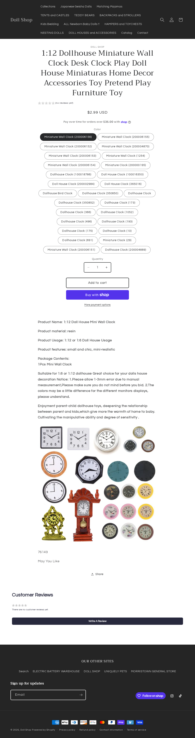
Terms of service (136, 730)
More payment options (97, 304)
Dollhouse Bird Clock (58, 193)
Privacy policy (67, 730)
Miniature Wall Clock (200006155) (125, 136)
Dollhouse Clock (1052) (117, 212)
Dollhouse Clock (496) (76, 221)
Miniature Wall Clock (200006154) (72, 165)
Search (24, 671)
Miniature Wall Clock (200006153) (72, 155)
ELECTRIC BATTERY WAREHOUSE (56, 671)
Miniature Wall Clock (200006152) (68, 146)
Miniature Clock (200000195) (125, 165)
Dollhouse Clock (139, 193)
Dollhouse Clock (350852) (77, 202)
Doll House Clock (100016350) (122, 174)
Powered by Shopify (43, 730)
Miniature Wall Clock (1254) (125, 155)
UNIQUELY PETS (115, 671)
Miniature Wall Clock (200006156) (68, 136)
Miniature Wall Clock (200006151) (71, 249)
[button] (162, 19)
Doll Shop (25, 730)
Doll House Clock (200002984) (73, 183)
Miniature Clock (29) (117, 240)
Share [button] (99, 574)
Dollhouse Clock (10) (117, 230)
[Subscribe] (81, 695)
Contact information (111, 730)
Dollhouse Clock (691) (77, 240)
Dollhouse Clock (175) (77, 230)
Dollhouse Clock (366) (75, 212)
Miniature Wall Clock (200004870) (125, 146)
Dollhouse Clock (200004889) (125, 249)
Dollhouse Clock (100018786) (71, 174)
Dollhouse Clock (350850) (100, 193)
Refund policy (87, 730)
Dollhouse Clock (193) (117, 221)
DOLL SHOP (92, 671)
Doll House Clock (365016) (123, 183)
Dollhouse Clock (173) (120, 202)
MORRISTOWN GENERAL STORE (153, 671)
